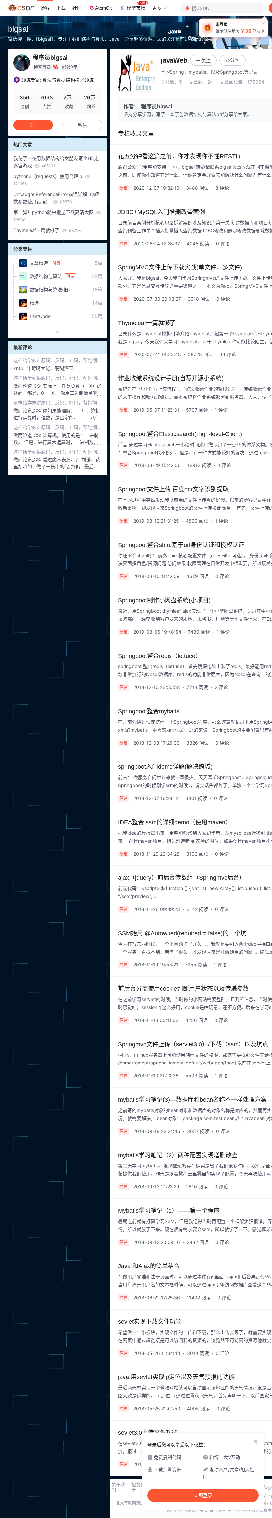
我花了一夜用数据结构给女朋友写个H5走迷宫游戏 (56, 161)
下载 (61, 8)
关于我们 (118, 1487)
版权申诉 (173, 1509)
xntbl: (20, 368)
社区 (77, 8)
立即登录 (203, 1495)
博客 (45, 8)
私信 (82, 125)
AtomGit (103, 8)
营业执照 (217, 1509)
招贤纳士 (138, 1487)
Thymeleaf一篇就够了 (47, 230)
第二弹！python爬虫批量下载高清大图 (54, 215)
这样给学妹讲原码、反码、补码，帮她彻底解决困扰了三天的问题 (57, 360)
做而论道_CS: (28, 386)
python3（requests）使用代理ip (48, 179)
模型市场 (136, 8)
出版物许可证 (195, 1509)
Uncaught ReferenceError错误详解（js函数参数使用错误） (56, 197)
